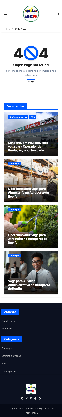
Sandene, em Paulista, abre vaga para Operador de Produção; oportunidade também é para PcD (28, 148)
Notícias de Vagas (18, 117)
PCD (33, 117)
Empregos (14, 163)
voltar (31, 81)
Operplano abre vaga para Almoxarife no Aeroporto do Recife (28, 192)
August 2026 (8, 320)
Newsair (46, 408)
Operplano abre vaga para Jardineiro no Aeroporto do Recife (27, 238)
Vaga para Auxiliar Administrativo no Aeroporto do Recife (29, 285)
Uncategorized (9, 371)
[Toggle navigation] (5, 13)
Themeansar (30, 412)
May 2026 (6, 328)
